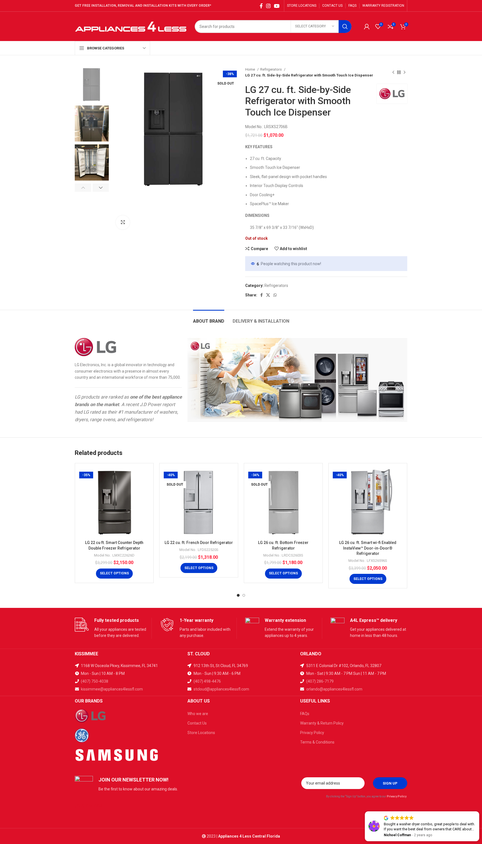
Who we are (197, 713)
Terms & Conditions (317, 742)
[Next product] (404, 72)
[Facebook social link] (261, 6)
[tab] (208, 318)
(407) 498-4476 (207, 681)
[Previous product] (393, 72)
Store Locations (201, 732)
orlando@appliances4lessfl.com (333, 689)
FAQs (304, 713)
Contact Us (197, 723)
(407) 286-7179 (320, 681)
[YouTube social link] (276, 6)
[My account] (366, 26)
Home (250, 69)
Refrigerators (271, 69)
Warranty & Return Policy (322, 723)
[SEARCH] (345, 26)
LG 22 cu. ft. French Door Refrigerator (199, 542)
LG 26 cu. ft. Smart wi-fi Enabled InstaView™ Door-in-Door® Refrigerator (367, 548)
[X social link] (268, 295)
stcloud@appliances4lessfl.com (221, 689)
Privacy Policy (312, 732)
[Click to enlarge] (123, 222)
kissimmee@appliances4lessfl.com (111, 689)
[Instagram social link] (268, 6)
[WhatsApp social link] (275, 295)
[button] (479, 812)
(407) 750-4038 (94, 681)
